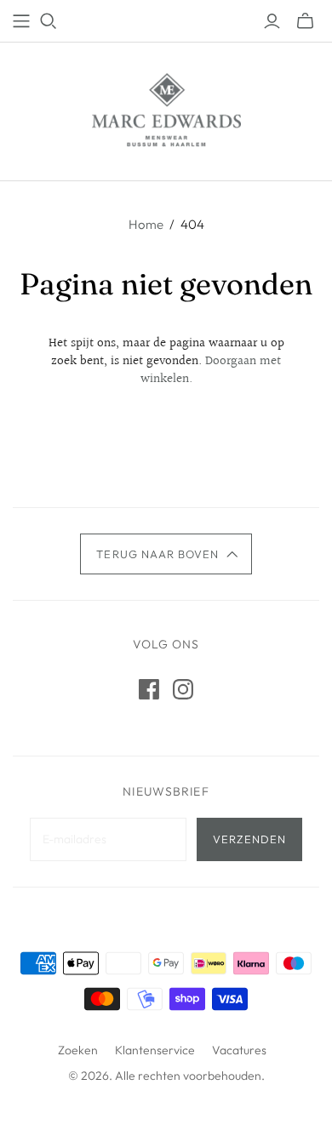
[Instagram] (183, 689)
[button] (165, 554)
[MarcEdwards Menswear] (166, 108)
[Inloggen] (272, 21)
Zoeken (78, 1050)
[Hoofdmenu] (21, 21)
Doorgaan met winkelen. (211, 370)
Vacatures (239, 1050)
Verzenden (249, 839)
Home (146, 224)
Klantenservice (155, 1050)
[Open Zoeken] (48, 21)
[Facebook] (149, 689)
